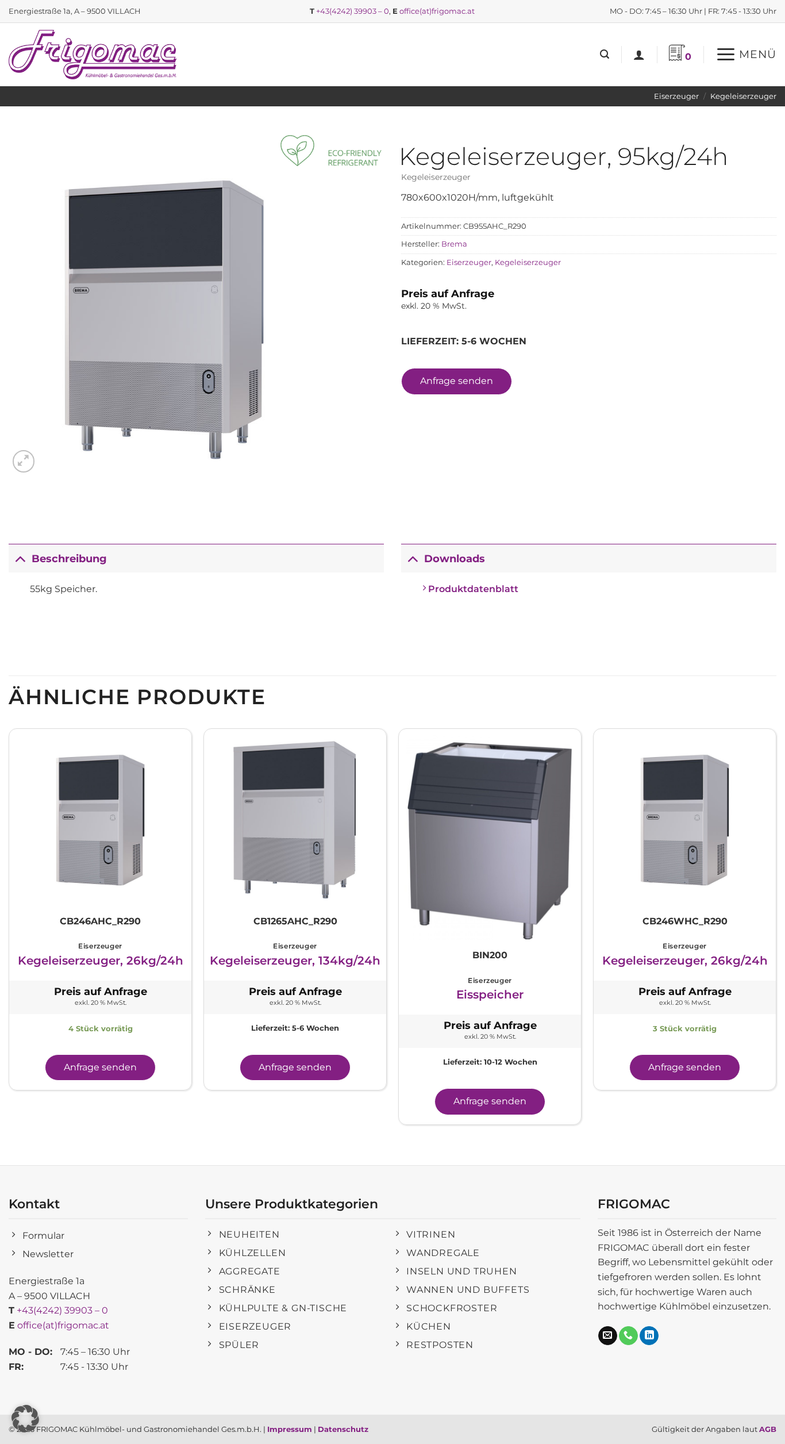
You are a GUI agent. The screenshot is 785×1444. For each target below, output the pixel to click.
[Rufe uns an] (628, 1336)
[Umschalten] (20, 558)
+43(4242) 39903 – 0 (352, 11)
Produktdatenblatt (472, 588)
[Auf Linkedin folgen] (649, 1336)
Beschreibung (69, 558)
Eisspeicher (490, 994)
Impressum (289, 1429)
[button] (604, 54)
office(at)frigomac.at (437, 11)
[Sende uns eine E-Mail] (607, 1336)
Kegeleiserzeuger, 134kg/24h (295, 960)
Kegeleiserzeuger (743, 96)
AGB (767, 1429)
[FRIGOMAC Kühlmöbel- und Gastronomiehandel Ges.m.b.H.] (95, 54)
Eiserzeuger (676, 96)
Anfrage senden (456, 380)
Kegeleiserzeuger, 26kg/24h (100, 960)
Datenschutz (343, 1429)
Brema (454, 244)
